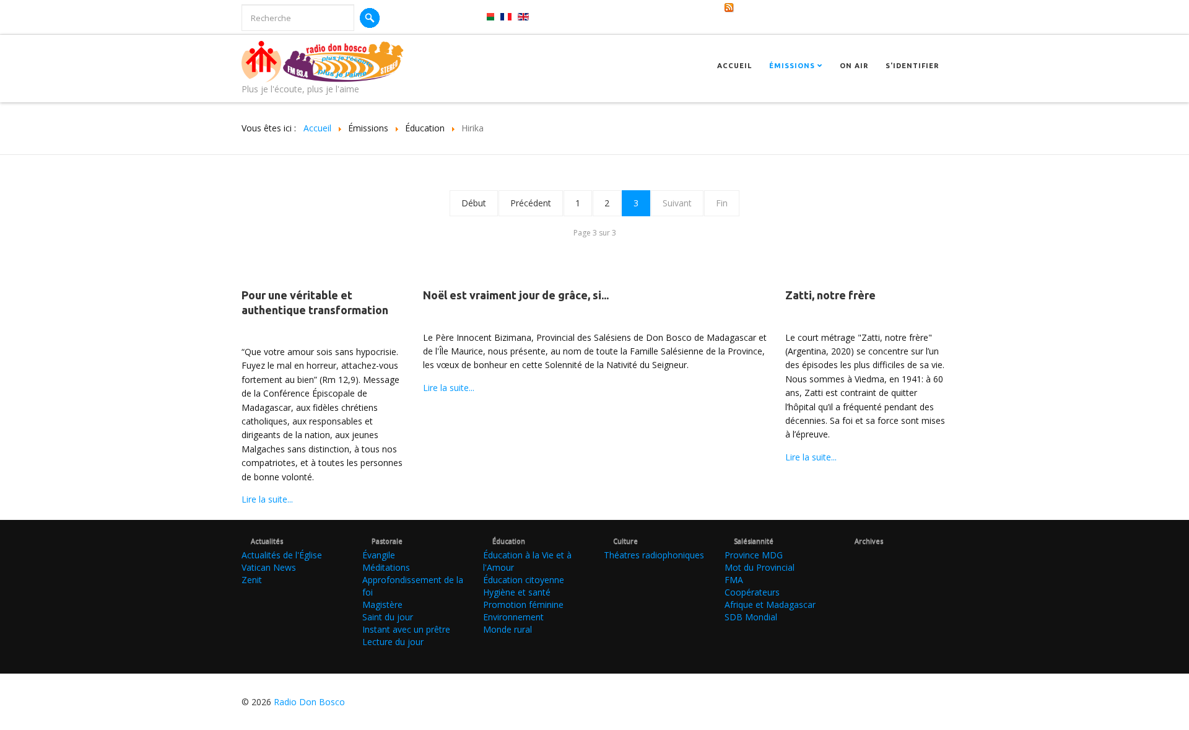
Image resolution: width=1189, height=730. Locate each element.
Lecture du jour (393, 642)
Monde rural (507, 629)
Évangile (378, 555)
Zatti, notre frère (830, 295)
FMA (734, 580)
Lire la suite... (267, 499)
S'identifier (912, 65)
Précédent (530, 203)
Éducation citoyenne (523, 580)
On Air (854, 65)
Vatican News (269, 567)
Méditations (386, 567)
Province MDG (754, 555)
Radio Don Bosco (309, 702)
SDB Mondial (751, 617)
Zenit (252, 580)
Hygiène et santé (517, 592)
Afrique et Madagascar (770, 604)
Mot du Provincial (760, 567)
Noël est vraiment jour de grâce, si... (516, 295)
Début (473, 203)
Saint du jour (387, 617)
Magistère (382, 604)
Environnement (513, 617)
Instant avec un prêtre (406, 629)
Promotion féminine (523, 604)
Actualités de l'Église (282, 555)
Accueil (734, 65)
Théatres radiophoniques (654, 555)
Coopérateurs (752, 592)
